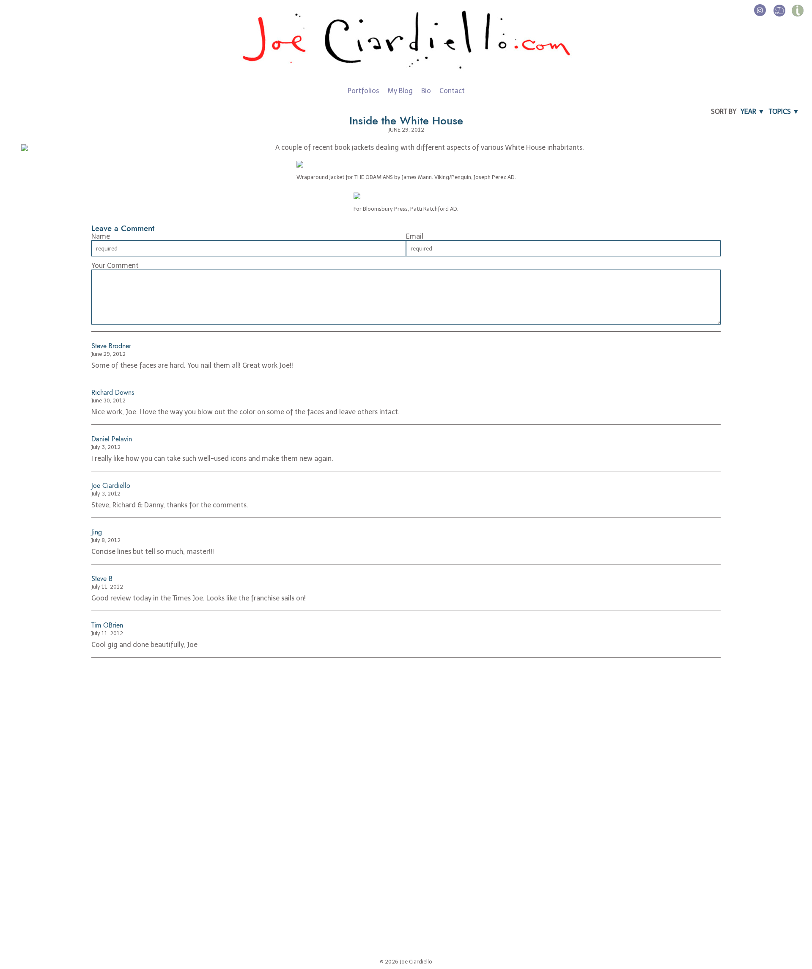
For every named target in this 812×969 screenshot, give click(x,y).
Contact (452, 91)
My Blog (400, 91)
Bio (426, 91)
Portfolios (363, 91)
